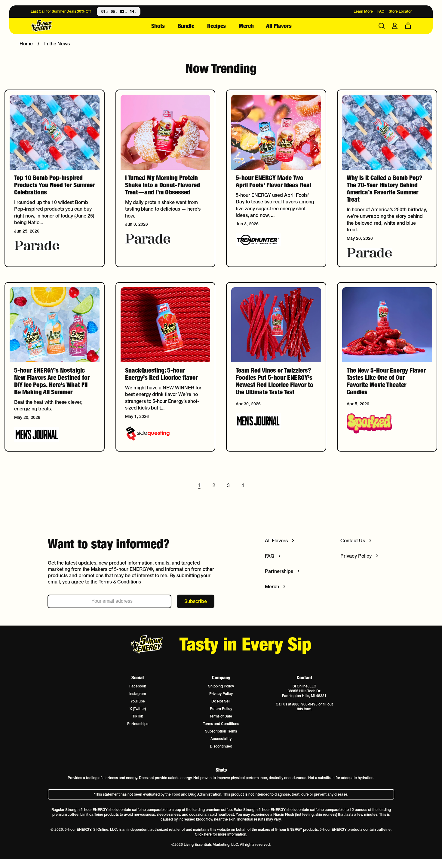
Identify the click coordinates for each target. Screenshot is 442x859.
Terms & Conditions (120, 582)
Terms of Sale (221, 716)
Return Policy (221, 708)
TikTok (137, 716)
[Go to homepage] (62, 26)
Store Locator (400, 11)
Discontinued (221, 746)
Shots (158, 25)
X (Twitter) (138, 708)
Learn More (363, 11)
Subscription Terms (221, 731)
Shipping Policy (221, 686)
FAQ (380, 11)
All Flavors (279, 25)
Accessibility (221, 738)
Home (26, 44)
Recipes (216, 25)
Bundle (186, 25)
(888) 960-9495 (305, 704)
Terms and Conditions (221, 723)
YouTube (137, 701)
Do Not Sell (220, 701)
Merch (246, 25)
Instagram (137, 693)
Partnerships (137, 723)
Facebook (137, 686)
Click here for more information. (221, 834)
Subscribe (195, 601)
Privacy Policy (221, 693)
